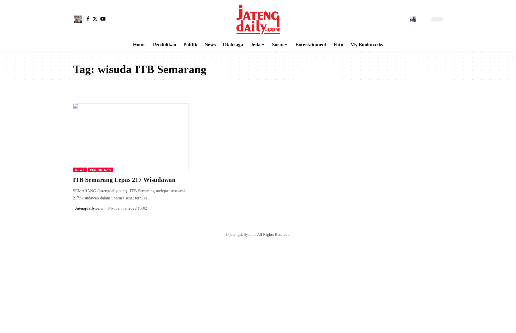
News (80, 169)
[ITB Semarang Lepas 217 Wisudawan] (130, 137)
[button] (78, 19)
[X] (95, 18)
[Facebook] (88, 18)
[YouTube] (103, 18)
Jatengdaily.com (89, 208)
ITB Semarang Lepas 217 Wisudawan (124, 179)
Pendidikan (100, 169)
